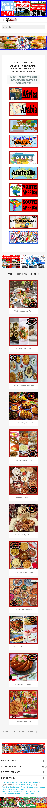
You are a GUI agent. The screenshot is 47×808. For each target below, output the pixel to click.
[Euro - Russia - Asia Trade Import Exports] (23, 748)
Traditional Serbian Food (23, 498)
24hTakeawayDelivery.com (26, 785)
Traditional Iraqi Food (23, 721)
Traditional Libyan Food (23, 535)
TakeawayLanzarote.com (11, 794)
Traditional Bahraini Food (23, 572)
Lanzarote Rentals (28, 794)
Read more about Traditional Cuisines (20, 731)
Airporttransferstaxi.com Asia (14, 789)
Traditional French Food (23, 348)
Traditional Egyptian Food (23, 423)
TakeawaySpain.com (31, 791)
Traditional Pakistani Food (23, 647)
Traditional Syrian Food (23, 609)
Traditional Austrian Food (23, 311)
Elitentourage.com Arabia (36, 787)
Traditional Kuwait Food (23, 684)
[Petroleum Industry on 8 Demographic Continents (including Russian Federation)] (23, 261)
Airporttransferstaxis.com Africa (13, 787)
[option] (23, 43)
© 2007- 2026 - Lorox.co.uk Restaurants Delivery (20, 782)
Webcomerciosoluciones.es (12, 791)
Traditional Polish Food (23, 460)
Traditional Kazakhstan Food (23, 386)
